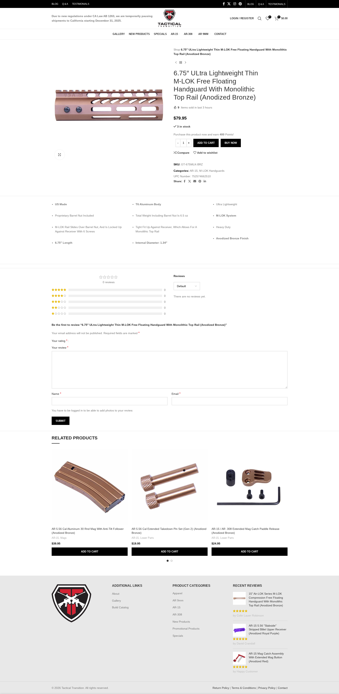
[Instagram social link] (234, 4)
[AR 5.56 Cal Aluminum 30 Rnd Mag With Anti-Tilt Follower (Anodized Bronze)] (90, 487)
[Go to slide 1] (168, 561)
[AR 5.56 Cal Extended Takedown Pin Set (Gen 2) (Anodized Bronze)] (170, 487)
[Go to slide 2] (172, 561)
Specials (178, 635)
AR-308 (177, 614)
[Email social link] (194, 181)
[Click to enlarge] (60, 155)
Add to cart (206, 142)
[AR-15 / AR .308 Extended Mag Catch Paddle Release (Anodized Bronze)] (250, 487)
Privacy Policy (266, 687)
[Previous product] (176, 62)
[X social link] (229, 4)
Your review (60, 347)
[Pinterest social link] (240, 4)
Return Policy (221, 687)
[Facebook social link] (223, 4)
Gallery (116, 600)
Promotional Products (186, 628)
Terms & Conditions (244, 687)
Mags (63, 537)
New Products (181, 621)
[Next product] (185, 62)
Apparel (177, 593)
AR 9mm (178, 600)
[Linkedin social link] (204, 181)
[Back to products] (180, 62)
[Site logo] (169, 18)
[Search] (260, 18)
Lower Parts (147, 537)
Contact (283, 687)
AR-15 (194, 170)
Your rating (59, 340)
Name (56, 393)
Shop (177, 49)
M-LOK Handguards (211, 170)
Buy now (231, 142)
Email (176, 393)
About (115, 593)
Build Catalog (120, 607)
